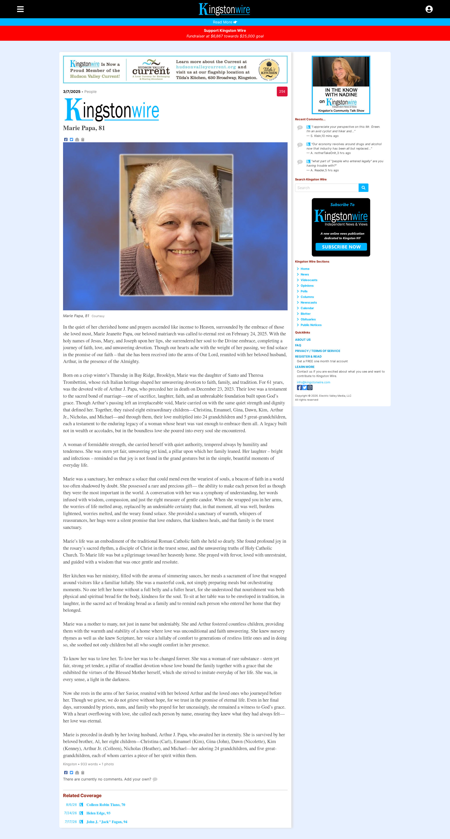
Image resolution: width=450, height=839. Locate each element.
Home (305, 269)
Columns (307, 297)
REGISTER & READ (308, 356)
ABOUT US (303, 339)
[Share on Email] (77, 139)
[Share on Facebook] (66, 139)
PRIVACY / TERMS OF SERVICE (317, 351)
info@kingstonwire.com (313, 382)
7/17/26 (71, 822)
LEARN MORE (305, 367)
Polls (304, 291)
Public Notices (311, 325)
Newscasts (309, 302)
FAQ (298, 345)
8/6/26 (71, 804)
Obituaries (308, 319)
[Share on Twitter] (71, 139)
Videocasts (309, 280)
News (305, 274)
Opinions (307, 285)
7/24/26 (70, 813)
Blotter (306, 313)
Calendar (307, 308)
